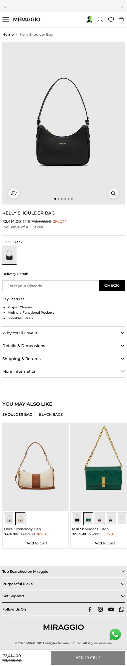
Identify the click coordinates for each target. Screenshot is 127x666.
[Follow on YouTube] (111, 609)
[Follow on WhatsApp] (122, 609)
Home (8, 34)
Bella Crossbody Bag (22, 529)
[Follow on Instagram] (100, 609)
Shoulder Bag (17, 414)
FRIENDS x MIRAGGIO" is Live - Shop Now (64, 5)
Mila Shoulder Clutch (90, 529)
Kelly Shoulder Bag (36, 34)
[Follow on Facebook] (90, 609)
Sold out (87, 657)
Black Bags (51, 414)
